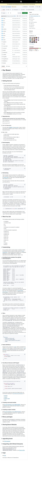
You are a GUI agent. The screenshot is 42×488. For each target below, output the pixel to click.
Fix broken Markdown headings (17, 60)
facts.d (4, 22)
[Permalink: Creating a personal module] (2, 402)
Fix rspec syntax (15, 48)
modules (4, 31)
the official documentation (18, 393)
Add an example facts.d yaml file (17, 22)
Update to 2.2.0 (17, 39)
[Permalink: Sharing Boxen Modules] (2, 424)
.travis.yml (4, 48)
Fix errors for (18, 50)
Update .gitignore (15, 41)
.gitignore (4, 41)
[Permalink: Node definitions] (2, 344)
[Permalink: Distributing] (2, 173)
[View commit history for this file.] (26, 16)
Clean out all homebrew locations (17, 33)
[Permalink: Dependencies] (2, 116)
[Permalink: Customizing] (2, 247)
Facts (5, 400)
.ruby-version (5, 46)
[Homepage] (21, 1)
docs (4, 20)
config (4, 18)
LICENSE (4, 54)
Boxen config (22, 450)
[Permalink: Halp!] (2, 453)
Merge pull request (10, 16)
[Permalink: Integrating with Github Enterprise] (2, 444)
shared (4, 35)
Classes (5, 397)
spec (4, 37)
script (4, 33)
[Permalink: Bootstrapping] (2, 142)
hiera (4, 24)
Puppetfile (4, 56)
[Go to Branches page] (8, 13)
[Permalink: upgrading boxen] (2, 438)
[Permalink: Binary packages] (2, 416)
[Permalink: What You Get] (2, 216)
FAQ (5, 455)
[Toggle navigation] (2, 1)
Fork (32, 6)
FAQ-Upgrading (7, 441)
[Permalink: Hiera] (2, 313)
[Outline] (26, 66)
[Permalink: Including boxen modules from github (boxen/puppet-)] (2, 258)
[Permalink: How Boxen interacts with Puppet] (2, 363)
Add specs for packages (16, 37)
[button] (25, 155)
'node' (15, 346)
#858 (15, 16)
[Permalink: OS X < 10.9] (2, 132)
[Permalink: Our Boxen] (2, 70)
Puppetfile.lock (5, 58)
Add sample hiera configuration (17, 18)
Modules (5, 395)
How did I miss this (15, 46)
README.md (5, 60)
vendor (4, 39)
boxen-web (6, 177)
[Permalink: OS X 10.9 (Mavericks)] (2, 125)
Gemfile (4, 50)
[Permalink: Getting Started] (2, 80)
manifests (4, 29)
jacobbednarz (4, 16)
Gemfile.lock (5, 52)
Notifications (26, 6)
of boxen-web (13, 127)
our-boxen (8, 6)
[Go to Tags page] (10, 13)
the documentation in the (12, 404)
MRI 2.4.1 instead (15, 29)
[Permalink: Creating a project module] (2, 409)
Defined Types (7, 398)
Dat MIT (13, 54)
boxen (3, 6)
